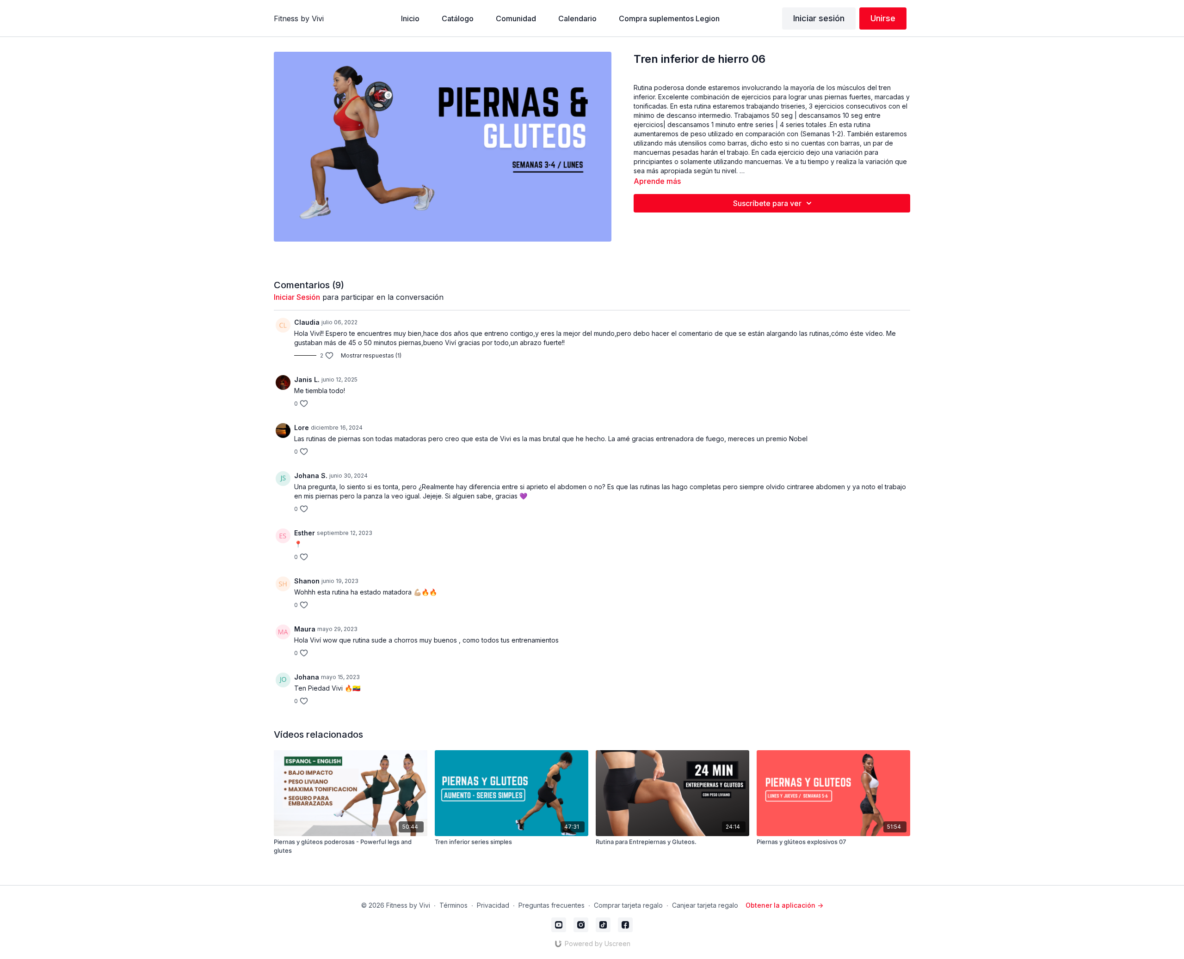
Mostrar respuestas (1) (371, 355)
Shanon (307, 581)
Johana (306, 677)
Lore (301, 427)
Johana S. (310, 476)
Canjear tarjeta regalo (705, 905)
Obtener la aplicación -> (784, 905)
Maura (304, 629)
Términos (453, 905)
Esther (304, 533)
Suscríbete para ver (767, 203)
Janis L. (307, 379)
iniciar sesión (297, 297)
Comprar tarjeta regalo (628, 905)
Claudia (307, 322)
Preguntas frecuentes (551, 905)
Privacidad (493, 905)
